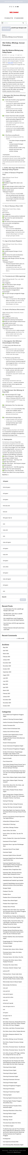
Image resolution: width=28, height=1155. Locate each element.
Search (4, 597)
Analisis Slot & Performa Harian (11, 731)
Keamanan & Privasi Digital (9, 841)
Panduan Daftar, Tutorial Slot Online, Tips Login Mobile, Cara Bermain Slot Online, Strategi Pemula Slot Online (13, 922)
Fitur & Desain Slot (7, 761)
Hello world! (21, 638)
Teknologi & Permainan (9, 1088)
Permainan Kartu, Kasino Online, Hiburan (13, 949)
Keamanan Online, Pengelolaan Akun (12, 869)
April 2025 (5, 687)
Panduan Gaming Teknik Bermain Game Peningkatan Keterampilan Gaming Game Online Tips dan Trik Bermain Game (13, 932)
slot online (5, 566)
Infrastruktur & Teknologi (9, 824)
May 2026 (5, 647)
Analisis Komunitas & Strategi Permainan (13, 722)
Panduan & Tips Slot (8, 891)
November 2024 (7, 702)
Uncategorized (6, 1138)
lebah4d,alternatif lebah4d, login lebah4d (13, 880)
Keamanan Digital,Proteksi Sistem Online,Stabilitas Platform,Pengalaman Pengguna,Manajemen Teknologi (12, 864)
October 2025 (6, 669)
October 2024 (6, 705)
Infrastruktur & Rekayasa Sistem (11, 821)
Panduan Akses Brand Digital (10, 900)
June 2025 (5, 681)
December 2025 (7, 662)
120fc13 (5, 55)
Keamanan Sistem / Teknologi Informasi (13, 877)
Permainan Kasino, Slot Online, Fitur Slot (13, 957)
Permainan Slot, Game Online (10, 965)
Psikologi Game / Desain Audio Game (12, 974)
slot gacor (5, 493)
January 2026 (6, 659)
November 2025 (7, 666)
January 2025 (6, 696)
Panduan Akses (7, 894)
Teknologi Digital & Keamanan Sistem (12, 1098)
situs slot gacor (7, 542)
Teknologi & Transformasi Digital (11, 1091)
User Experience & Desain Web (10, 1141)
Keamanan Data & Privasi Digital (11, 849)
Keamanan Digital (7, 852)
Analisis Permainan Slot (9, 725)
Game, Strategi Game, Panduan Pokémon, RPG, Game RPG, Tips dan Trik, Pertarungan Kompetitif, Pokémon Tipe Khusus (13, 796)
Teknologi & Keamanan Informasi (11, 1079)
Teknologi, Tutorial (7, 1119)
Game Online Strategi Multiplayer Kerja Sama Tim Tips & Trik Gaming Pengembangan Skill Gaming (14, 772)
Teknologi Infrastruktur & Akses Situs (12, 1110)
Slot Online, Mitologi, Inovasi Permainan (13, 1039)
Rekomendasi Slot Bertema (10, 985)
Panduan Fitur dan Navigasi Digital (11, 927)
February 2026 (6, 656)
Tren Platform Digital (8, 1126)
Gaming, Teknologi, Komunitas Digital (12, 807)
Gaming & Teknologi (8, 801)
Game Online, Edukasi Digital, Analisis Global (14, 777)
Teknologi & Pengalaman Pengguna (12, 1085)
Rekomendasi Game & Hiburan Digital (12, 982)
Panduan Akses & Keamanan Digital (12, 897)
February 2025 (6, 693)
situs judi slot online (8, 997)
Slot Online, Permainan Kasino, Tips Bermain (14, 1047)
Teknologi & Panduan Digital (10, 1082)
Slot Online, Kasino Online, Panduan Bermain (14, 1031)
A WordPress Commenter (9, 638)
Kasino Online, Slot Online (9, 830)
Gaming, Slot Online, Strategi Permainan (13, 804)
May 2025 (5, 684)
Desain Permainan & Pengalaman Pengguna (14, 749)
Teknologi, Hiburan (7, 1116)
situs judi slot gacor (8, 994)
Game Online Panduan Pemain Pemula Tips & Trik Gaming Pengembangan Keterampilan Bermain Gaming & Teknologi (14, 766)
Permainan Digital (7, 946)
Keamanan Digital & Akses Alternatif (12, 855)
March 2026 (6, 653)
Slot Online (6, 1018)
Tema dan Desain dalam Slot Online (12, 1122)
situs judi (5, 988)
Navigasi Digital (7, 888)
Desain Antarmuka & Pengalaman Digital (13, 746)
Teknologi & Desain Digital (9, 1070)
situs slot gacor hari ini (9, 1006)
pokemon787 (6, 971)
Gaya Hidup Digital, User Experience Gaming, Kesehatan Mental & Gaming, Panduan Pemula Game (14, 812)
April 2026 (5, 650)
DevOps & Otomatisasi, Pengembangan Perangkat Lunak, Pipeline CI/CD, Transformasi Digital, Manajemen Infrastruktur (14, 753)
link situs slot (6, 505)
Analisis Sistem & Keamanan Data (11, 728)
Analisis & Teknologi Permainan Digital (12, 719)
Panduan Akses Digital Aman (10, 903)
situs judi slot (6, 991)
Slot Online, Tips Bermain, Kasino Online (13, 1057)
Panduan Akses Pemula (9, 906)
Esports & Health (7, 758)
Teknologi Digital (7, 1095)
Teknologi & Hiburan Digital (10, 1073)
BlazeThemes (17, 1152)
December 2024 (7, 699)
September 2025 (7, 672)
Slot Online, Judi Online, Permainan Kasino (13, 1028)
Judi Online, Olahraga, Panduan (10, 827)
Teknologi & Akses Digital (9, 1067)
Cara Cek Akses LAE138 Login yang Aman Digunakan (13, 1)
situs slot (5, 530)
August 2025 (6, 675)
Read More (4, 474)
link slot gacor (6, 487)
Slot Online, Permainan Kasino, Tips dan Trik (14, 1050)
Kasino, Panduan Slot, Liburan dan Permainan (14, 838)
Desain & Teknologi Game (9, 742)
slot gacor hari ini (7, 1015)
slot (4, 524)
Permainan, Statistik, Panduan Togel (12, 968)
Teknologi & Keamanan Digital (10, 1076)
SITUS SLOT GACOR (8, 1003)
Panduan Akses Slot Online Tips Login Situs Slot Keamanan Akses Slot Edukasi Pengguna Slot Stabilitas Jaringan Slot (14, 911)
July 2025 (5, 678)
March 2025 (6, 690)
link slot (5, 511)
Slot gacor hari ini (7, 518)
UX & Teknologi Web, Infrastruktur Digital (13, 1144)
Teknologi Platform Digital (9, 1113)
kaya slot (10, 62)
